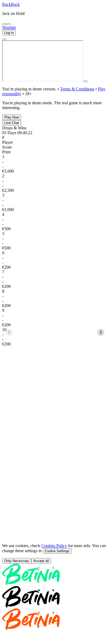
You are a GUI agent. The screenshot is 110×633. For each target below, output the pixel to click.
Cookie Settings (57, 498)
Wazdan (9, 27)
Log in (9, 33)
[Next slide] (100, 305)
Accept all (41, 507)
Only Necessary (16, 507)
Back (6, 4)
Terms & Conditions (77, 89)
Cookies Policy (54, 492)
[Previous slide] (9, 305)
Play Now (11, 117)
